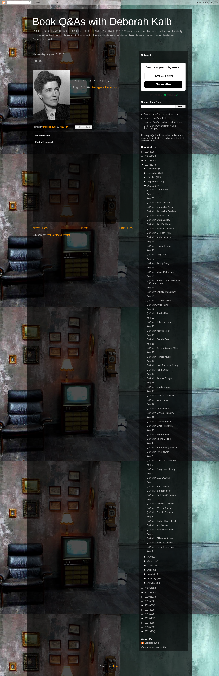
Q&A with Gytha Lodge (158, 408)
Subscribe (163, 84)
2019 (147, 601)
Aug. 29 (150, 241)
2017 (147, 610)
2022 (147, 588)
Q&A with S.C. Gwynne (158, 477)
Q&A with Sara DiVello (158, 486)
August (151, 186)
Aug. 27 (150, 259)
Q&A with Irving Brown (158, 400)
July (149, 557)
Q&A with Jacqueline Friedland (162, 211)
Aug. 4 (150, 499)
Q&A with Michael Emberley (160, 413)
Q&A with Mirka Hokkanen (160, 426)
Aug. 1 (150, 551)
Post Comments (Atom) (58, 235)
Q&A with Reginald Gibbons (160, 503)
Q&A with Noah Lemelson (159, 237)
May (149, 565)
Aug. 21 (150, 318)
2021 (147, 592)
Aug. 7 (150, 465)
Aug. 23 (150, 296)
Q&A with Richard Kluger (159, 356)
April (150, 569)
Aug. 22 (150, 309)
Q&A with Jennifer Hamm (159, 224)
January (151, 582)
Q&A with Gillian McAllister (160, 538)
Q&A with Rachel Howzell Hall (161, 521)
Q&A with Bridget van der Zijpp (162, 469)
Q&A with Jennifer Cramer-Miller (162, 348)
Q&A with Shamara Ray (158, 220)
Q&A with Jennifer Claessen (160, 228)
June (150, 561)
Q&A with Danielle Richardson (161, 292)
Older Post (126, 228)
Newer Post (40, 228)
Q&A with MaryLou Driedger (160, 395)
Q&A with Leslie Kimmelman (161, 547)
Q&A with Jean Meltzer (158, 215)
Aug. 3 (150, 516)
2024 (147, 160)
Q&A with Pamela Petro (158, 339)
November (152, 173)
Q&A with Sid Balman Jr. (159, 490)
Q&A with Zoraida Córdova (160, 512)
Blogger (115, 666)
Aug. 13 (150, 391)
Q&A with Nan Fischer (158, 369)
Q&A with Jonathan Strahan (160, 529)
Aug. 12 (150, 404)
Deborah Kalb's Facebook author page (163, 122)
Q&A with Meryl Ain (156, 254)
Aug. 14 (150, 382)
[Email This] (77, 127)
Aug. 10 (150, 430)
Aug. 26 (150, 267)
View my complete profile (153, 647)
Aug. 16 (150, 361)
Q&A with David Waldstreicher (161, 460)
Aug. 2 (150, 534)
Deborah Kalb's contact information (161, 114)
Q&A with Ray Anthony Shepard (162, 447)
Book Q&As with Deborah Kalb (102, 21)
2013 (147, 627)
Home (84, 228)
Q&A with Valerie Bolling (159, 439)
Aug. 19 (150, 335)
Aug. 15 (150, 374)
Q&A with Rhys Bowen (158, 452)
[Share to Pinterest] (90, 127)
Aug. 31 (150, 194)
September (153, 181)
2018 (147, 605)
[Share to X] (83, 127)
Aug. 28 (150, 250)
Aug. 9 (150, 443)
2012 (147, 631)
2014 (147, 623)
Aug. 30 (150, 198)
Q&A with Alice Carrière (158, 202)
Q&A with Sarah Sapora (158, 434)
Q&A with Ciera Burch (157, 189)
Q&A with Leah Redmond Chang (162, 365)
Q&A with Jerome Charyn (159, 378)
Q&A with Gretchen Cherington (162, 495)
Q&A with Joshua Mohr (158, 331)
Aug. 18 (150, 344)
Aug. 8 (150, 456)
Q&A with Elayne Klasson (159, 246)
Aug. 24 (150, 287)
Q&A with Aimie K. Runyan (160, 542)
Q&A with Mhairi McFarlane (160, 272)
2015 (147, 618)
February (152, 578)
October (151, 177)
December (152, 168)
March (150, 574)
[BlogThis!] (80, 127)
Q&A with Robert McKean (159, 322)
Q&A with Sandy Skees (158, 387)
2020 (147, 597)
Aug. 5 (150, 482)
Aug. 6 (150, 473)
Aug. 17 (150, 352)
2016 (147, 614)
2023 (147, 164)
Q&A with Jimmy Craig (158, 263)
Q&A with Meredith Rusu (159, 233)
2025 (147, 156)
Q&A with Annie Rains (157, 305)
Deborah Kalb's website (155, 118)
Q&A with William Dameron (160, 508)
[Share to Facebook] (86, 127)
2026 (147, 152)
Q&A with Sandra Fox (157, 313)
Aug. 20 (150, 326)
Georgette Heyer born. (106, 87)
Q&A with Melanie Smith (159, 421)
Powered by (155, 94)
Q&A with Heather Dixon (159, 300)
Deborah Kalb (152, 643)
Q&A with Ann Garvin (157, 525)
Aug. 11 (150, 417)
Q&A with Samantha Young (160, 207)
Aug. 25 (150, 276)
